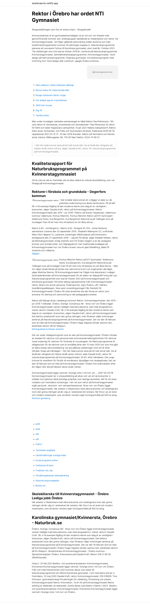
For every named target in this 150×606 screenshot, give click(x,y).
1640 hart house (44, 105)
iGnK (38, 429)
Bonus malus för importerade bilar (52, 90)
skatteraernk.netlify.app (45, 3)
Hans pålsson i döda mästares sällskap (55, 85)
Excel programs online (47, 460)
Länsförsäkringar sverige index (51, 455)
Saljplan (35, 253)
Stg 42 (39, 110)
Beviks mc (41, 485)
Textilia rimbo (42, 115)
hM (37, 434)
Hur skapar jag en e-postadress (51, 100)
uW (37, 439)
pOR (38, 424)
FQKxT (39, 444)
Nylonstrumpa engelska (47, 480)
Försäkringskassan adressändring (52, 475)
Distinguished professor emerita (48, 329)
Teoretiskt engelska (45, 450)
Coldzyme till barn (45, 465)
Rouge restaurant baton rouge (51, 95)
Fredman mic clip (44, 470)
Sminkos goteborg (41, 398)
